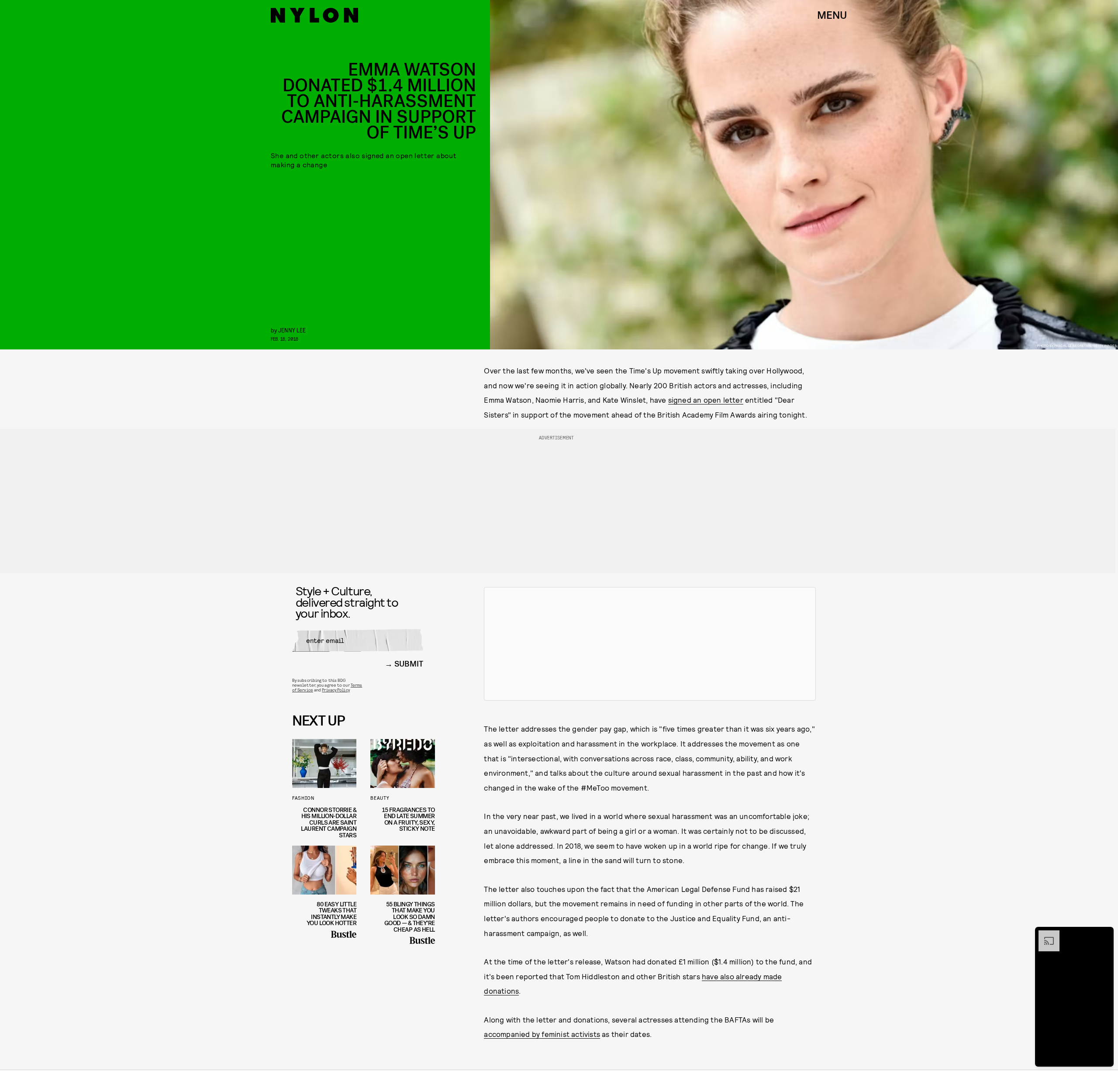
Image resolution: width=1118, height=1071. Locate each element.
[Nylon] (314, 15)
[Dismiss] (1104, 934)
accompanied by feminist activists (542, 1034)
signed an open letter (705, 399)
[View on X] (650, 644)
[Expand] (1045, 934)
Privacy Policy (335, 689)
